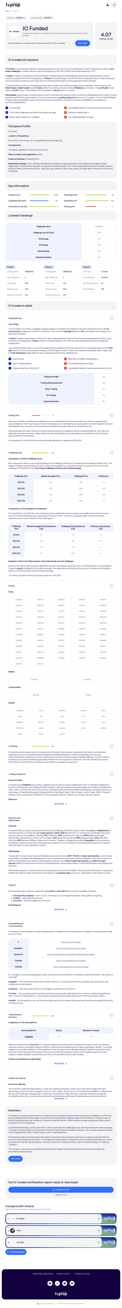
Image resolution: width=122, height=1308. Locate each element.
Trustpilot (28, 1036)
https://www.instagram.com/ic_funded (71, 948)
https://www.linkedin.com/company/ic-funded (70, 967)
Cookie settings (82, 1274)
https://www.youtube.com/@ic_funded (71, 960)
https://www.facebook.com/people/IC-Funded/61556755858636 (71, 954)
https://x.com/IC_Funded (71, 942)
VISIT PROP (15, 1159)
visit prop (82, 43)
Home (7, 11)
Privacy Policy (63, 1274)
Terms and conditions (42, 1274)
